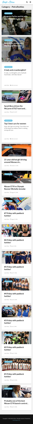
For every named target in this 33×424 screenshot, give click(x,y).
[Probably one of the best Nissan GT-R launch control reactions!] (16, 391)
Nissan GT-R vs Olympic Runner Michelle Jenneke (14, 187)
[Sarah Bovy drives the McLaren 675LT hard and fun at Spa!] (16, 96)
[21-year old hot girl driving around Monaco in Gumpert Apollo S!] (16, 150)
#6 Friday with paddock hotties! (14, 241)
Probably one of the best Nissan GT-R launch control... (16, 402)
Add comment (14, 85)
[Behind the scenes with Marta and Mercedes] (16, 49)
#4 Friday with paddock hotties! (14, 294)
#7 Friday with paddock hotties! (14, 214)
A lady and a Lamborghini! (15, 70)
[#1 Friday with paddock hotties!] (16, 364)
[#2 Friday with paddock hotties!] (16, 337)
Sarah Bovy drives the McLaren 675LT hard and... (15, 107)
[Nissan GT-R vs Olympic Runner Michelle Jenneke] (16, 177)
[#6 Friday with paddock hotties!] (16, 230)
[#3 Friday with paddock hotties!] (16, 311)
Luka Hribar (6, 31)
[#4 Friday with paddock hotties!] (16, 284)
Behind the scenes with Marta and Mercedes (14, 44)
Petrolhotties (8, 13)
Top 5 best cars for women (15, 123)
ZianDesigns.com (16, 420)
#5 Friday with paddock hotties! (14, 268)
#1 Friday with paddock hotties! (14, 375)
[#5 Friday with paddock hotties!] (16, 257)
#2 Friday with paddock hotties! (14, 348)
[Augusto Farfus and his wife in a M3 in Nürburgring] (16, 22)
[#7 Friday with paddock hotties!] (16, 203)
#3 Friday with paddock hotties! (14, 321)
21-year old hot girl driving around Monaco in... (15, 160)
